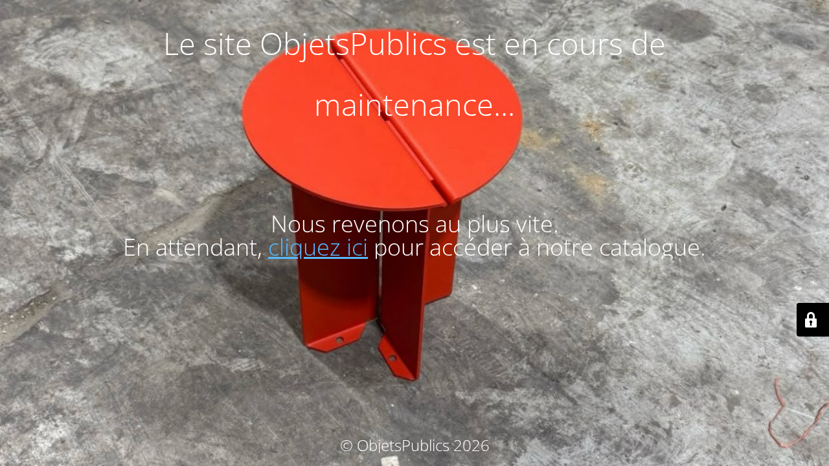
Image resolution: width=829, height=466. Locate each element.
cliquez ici (318, 247)
